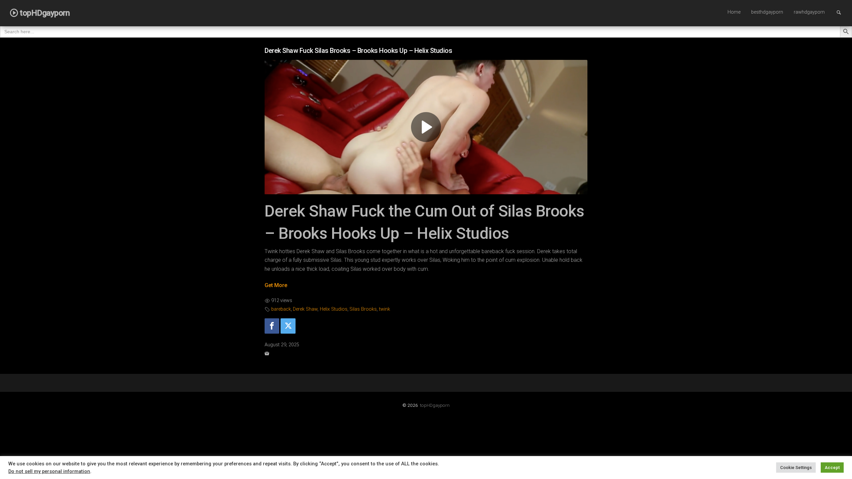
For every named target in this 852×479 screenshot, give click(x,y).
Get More (276, 285)
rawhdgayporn (809, 12)
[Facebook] (272, 326)
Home (734, 12)
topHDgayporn (435, 405)
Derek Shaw (305, 309)
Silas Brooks (363, 309)
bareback (281, 309)
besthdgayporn (767, 12)
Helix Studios (333, 309)
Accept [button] (832, 467)
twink (384, 309)
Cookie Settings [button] (796, 467)
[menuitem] (734, 12)
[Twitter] (288, 326)
